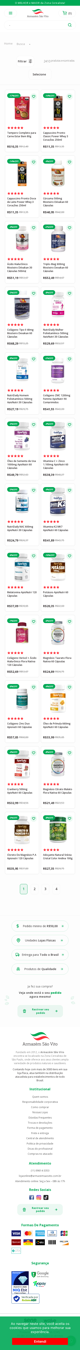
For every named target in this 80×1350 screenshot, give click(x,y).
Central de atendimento (40, 1138)
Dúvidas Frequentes (40, 1117)
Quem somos (40, 1096)
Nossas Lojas (40, 1112)
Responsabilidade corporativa (40, 1102)
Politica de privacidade (40, 1143)
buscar (70, 25)
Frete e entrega (40, 1133)
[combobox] (40, 74)
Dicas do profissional (40, 1148)
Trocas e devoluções (40, 1122)
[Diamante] (20, 1283)
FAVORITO (33, 96)
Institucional (40, 1089)
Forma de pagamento (40, 1127)
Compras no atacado (40, 1153)
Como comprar (40, 1107)
